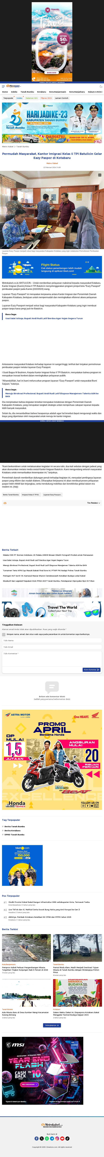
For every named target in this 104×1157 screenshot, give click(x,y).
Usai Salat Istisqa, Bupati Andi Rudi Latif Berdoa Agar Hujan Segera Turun (44, 318)
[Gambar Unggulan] (52, 248)
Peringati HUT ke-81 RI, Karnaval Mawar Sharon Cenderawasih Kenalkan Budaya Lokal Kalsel (44, 576)
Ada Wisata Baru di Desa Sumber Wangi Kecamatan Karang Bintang (25, 1013)
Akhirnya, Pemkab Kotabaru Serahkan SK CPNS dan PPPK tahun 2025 (40, 917)
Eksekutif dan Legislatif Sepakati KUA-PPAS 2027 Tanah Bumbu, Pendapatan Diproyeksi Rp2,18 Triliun (48, 581)
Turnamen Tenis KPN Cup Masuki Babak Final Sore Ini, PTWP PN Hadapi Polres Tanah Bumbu (45, 570)
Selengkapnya (50, 1025)
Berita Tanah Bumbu (11, 495)
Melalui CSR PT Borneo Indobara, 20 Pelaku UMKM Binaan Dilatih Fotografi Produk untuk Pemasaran (48, 555)
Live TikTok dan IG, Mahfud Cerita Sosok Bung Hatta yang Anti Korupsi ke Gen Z (44, 909)
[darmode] (101, 86)
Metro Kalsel (7, 146)
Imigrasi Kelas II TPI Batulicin (31, 495)
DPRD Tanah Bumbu (14, 835)
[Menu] (2, 86)
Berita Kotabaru (12, 830)
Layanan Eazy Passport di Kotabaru (53, 495)
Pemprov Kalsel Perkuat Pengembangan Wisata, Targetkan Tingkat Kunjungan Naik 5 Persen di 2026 (25, 968)
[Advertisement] (52, 342)
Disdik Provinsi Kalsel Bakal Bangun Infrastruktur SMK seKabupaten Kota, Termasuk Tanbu (49, 902)
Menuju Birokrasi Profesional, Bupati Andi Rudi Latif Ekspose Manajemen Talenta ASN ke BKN (52, 395)
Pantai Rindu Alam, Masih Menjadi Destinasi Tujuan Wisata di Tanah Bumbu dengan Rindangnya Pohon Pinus (76, 969)
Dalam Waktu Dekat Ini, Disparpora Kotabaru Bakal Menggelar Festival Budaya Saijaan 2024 (76, 1013)
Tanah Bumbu (22, 146)
